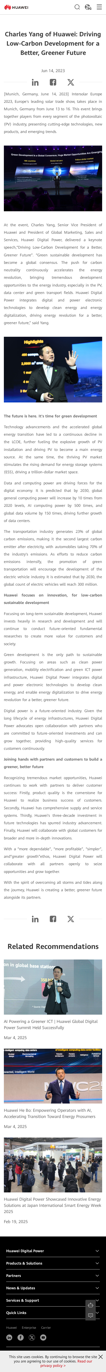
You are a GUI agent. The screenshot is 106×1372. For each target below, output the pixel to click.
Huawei (11, 1327)
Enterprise (29, 1327)
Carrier (46, 1327)
